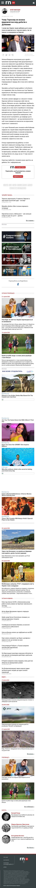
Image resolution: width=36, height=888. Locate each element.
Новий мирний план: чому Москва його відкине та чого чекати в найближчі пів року (22, 839)
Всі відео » (30, 754)
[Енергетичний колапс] (16, 241)
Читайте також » (7, 195)
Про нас (5, 857)
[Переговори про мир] (16, 264)
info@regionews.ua (14, 12)
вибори (6, 185)
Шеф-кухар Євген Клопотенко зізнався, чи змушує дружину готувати (15, 618)
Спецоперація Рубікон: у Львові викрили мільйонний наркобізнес (15, 646)
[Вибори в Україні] (16, 275)
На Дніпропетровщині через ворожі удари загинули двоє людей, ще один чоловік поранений (15, 670)
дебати (30, 185)
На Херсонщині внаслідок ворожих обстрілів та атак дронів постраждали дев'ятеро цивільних (17, 654)
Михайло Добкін (22, 185)
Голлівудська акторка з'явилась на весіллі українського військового (16, 625)
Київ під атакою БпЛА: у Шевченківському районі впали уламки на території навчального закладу (17, 604)
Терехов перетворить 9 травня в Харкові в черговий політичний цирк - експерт (16, 199)
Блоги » (4, 810)
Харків (14, 185)
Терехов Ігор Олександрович (18, 188)
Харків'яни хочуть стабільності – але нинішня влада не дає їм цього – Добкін (16, 215)
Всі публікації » (29, 807)
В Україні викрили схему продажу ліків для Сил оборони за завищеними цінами (17, 662)
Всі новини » (30, 220)
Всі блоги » (30, 847)
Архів (4, 867)
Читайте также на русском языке (29, 55)
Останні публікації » (8, 293)
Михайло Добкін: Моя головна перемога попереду (15, 207)
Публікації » (6, 757)
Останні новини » (7, 598)
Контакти (6, 860)
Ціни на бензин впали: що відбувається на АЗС (17, 632)
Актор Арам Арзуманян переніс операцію (15, 611)
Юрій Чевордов (15, 9)
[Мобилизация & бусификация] (16, 252)
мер (10, 185)
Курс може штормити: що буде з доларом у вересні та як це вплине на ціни (16, 639)
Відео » (4, 677)
